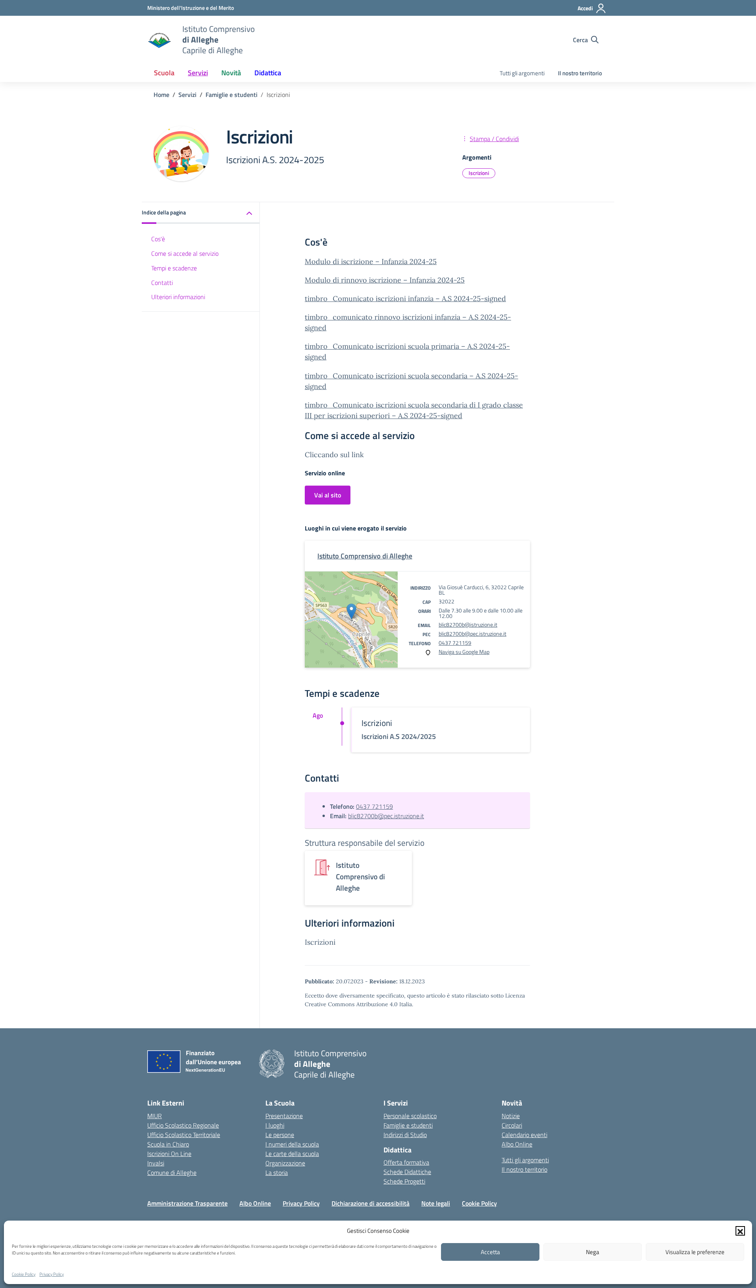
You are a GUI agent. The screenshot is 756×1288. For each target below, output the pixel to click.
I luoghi (274, 1125)
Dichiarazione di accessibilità (371, 1203)
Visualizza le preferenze (694, 1251)
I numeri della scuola (292, 1144)
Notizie (511, 1115)
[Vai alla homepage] (159, 40)
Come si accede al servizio (185, 253)
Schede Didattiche (407, 1171)
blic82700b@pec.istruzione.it (472, 633)
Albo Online (517, 1144)
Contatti (162, 282)
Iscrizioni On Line (169, 1153)
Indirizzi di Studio (405, 1134)
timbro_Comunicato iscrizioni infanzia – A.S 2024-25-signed (405, 298)
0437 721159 (455, 642)
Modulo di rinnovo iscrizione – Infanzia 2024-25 (385, 280)
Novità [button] (231, 72)
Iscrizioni (479, 173)
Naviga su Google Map (464, 652)
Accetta (490, 1251)
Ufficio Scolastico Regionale (183, 1125)
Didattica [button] (267, 72)
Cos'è (158, 239)
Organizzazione (285, 1163)
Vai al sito (327, 495)
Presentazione (284, 1115)
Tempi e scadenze (174, 268)
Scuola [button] (164, 72)
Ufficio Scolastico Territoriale (183, 1134)
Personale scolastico (410, 1115)
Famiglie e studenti (408, 1125)
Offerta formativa (406, 1162)
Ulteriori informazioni (178, 297)
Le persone (279, 1134)
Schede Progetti (404, 1181)
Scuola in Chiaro (168, 1144)
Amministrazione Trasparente (187, 1203)
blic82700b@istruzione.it (468, 624)
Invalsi (155, 1163)
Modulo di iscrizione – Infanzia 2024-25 (371, 261)
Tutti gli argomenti (522, 73)
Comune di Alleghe (171, 1172)
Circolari (512, 1125)
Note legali (435, 1203)
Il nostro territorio (580, 73)
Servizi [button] (198, 72)
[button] (740, 1231)
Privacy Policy (51, 1274)
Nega (592, 1251)
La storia (276, 1172)
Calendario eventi (524, 1134)
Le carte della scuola (292, 1153)
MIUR (154, 1115)
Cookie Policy (23, 1274)
